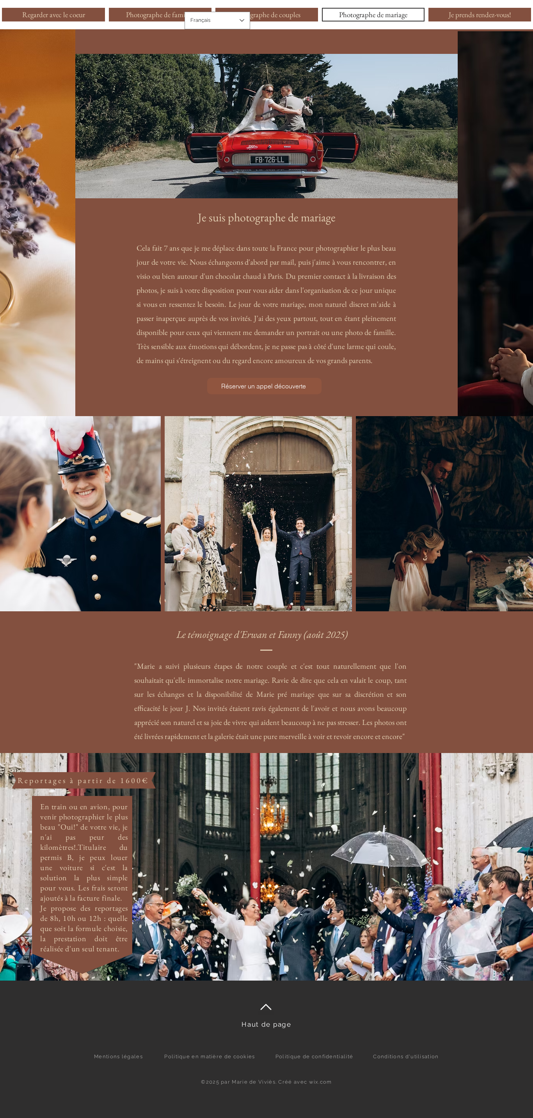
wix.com (320, 1082)
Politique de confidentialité (314, 1056)
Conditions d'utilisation (406, 1056)
